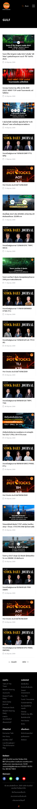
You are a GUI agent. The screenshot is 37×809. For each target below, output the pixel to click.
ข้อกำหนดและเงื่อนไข (18, 792)
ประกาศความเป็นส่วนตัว (18, 796)
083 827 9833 (11, 769)
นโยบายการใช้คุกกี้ (18, 800)
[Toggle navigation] (33, 6)
